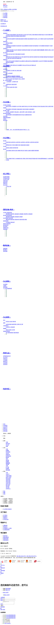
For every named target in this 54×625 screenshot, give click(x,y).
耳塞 (7, 54)
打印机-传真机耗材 (7, 212)
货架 (7, 329)
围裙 (49, 34)
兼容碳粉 (17, 214)
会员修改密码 (6, 529)
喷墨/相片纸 (8, 145)
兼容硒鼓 (8, 214)
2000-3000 (8, 481)
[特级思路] (6, 95)
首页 (4, 424)
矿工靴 (51, 50)
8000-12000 (8, 477)
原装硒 (20, 216)
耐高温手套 (46, 56)
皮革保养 (10, 73)
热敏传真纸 (23, 145)
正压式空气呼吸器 (43, 61)
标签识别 (5, 182)
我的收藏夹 (8, 588)
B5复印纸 (8, 142)
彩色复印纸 (15, 147)
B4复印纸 (36, 142)
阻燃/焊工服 (15, 34)
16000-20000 (8, 475)
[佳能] (6, 123)
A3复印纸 (27, 142)
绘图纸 (32, 150)
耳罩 (9, 54)
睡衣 (26, 219)
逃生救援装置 (30, 38)
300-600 (7, 486)
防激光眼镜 (8, 47)
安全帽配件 (19, 65)
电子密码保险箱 (9, 332)
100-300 (7, 487)
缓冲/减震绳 (12, 38)
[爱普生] (6, 124)
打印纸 (4, 143)
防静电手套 (36, 56)
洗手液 (7, 87)
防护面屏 (30, 45)
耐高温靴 (11, 51)
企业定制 (5, 362)
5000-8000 (8, 479)
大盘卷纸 (8, 70)
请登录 (4, 4)
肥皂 (16, 87)
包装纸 (25, 150)
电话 (2, 600)
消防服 (39, 34)
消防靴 (46, 50)
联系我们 (5, 516)
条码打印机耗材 (7, 223)
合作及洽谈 (5, 519)
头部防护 (5, 63)
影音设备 (5, 251)
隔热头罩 (34, 65)
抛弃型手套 (26, 56)
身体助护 (5, 33)
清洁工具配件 (21, 78)
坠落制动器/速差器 (19, 38)
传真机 (4, 107)
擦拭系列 (5, 74)
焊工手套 (21, 56)
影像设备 (5, 248)
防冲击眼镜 (13, 45)
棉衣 (52, 34)
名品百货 (5, 364)
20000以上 (8, 488)
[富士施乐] (6, 127)
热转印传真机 (25, 109)
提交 (2, 605)
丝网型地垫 (8, 84)
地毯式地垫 (14, 84)
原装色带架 (21, 219)
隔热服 (36, 34)
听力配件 (23, 54)
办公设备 (5, 14)
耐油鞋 (29, 50)
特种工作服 (31, 34)
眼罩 (20, 45)
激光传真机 (8, 109)
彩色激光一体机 (31, 112)
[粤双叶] (6, 91)
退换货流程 (5, 538)
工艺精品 (5, 360)
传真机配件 (31, 109)
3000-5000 (8, 480)
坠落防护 (5, 37)
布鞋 (32, 50)
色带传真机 (14, 109)
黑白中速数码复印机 (27, 114)
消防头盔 (15, 65)
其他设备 (5, 120)
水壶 (17, 81)
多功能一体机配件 (10, 112)
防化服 (10, 34)
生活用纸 (5, 69)
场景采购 (5, 431)
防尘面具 (12, 61)
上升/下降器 (40, 38)
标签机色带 (5, 220)
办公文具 (5, 185)
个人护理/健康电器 (7, 288)
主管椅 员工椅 (19, 324)
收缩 (4, 609)
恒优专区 (5, 429)
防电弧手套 (18, 58)
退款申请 (5, 535)
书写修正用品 (6, 178)
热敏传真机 (19, 109)
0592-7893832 (7, 623)
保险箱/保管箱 (6, 331)
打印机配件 (14, 106)
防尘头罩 (25, 65)
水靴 (49, 50)
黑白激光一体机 (18, 112)
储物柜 (4, 328)
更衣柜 (9, 329)
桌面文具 (5, 183)
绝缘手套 (17, 56)
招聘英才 (5, 518)
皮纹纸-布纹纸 (9, 147)
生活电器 (5, 284)
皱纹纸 (9, 150)
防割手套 (31, 56)
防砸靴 (7, 50)
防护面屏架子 (36, 45)
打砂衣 (46, 34)
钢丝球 (16, 78)
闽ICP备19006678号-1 (21, 556)
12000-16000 (8, 476)
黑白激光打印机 (44, 106)
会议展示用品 (6, 176)
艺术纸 (4, 146)
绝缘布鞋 (19, 50)
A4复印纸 (22, 142)
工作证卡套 (8, 186)
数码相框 (37, 150)
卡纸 (7, 150)
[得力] (6, 94)
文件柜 (13, 329)
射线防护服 (13, 36)
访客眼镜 (8, 45)
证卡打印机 (29, 106)
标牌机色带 (5, 227)
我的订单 (8, 590)
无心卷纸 (12, 70)
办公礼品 (5, 357)
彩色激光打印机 (36, 106)
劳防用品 (5, 17)
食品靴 (34, 50)
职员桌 (7, 321)
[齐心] (6, 92)
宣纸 (16, 150)
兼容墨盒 (12, 214)
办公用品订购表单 (7, 509)
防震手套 (14, 58)
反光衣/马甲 (26, 34)
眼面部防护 (5, 44)
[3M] (6, 68)
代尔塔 (7, 445)
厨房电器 (5, 287)
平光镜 (50, 45)
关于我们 (5, 515)
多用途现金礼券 (7, 356)
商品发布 (5, 526)
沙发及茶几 (5, 325)
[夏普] (6, 128)
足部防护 (5, 48)
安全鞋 (15, 50)
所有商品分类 (4, 26)
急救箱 (10, 43)
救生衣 (43, 34)
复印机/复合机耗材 (7, 215)
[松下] (6, 236)
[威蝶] (6, 96)
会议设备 (5, 116)
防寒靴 (7, 51)
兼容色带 (8, 219)
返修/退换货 (6, 537)
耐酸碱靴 (42, 50)
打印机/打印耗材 (7, 105)
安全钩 (35, 38)
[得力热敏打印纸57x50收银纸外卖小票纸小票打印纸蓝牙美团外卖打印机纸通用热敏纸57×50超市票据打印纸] (29, 160)
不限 (7, 442)
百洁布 (7, 78)
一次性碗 (13, 81)
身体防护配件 (22, 36)
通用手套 (8, 56)
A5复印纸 (32, 142)
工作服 (7, 34)
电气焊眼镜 (42, 45)
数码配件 (5, 249)
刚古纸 (22, 150)
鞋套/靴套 (11, 50)
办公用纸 (5, 13)
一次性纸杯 (8, 81)
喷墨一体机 (24, 112)
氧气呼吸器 (10, 62)
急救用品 (5, 41)
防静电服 (8, 36)
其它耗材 (5, 226)
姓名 (2, 598)
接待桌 (14, 321)
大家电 (4, 285)
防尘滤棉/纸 (22, 61)
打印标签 (8, 222)
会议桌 (10, 321)
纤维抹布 (18, 76)
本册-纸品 (5, 180)
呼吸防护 (5, 59)
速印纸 (13, 150)
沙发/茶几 (8, 327)
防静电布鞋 (24, 50)
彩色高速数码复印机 (17, 114)
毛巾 (7, 73)
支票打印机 (50, 106)
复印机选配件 (9, 114)
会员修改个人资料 (7, 528)
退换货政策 (5, 540)
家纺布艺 (5, 71)
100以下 (7, 474)
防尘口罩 (8, 61)
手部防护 (5, 55)
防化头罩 (29, 65)
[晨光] (6, 191)
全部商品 (5, 425)
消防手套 (9, 58)
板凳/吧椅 (14, 324)
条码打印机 (24, 106)
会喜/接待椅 (8, 324)
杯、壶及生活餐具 (7, 80)
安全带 (7, 38)
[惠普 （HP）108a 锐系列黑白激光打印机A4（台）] (18, 129)
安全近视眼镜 (25, 45)
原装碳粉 (30, 214)
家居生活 (5, 361)
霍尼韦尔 (8, 443)
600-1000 (8, 485)
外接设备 (5, 229)
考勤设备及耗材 (7, 117)
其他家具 (13, 327)
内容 (2, 603)
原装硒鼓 (21, 214)
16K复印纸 (17, 142)
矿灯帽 (10, 65)
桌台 (4, 320)
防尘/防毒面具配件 (34, 61)
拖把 (14, 78)
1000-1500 (8, 483)
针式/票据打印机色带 (8, 218)
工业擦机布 (8, 76)
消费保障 (5, 525)
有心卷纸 (17, 70)
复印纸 (4, 140)
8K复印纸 (12, 142)
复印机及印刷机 (7, 113)
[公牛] (6, 296)
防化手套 (12, 56)
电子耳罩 (13, 54)
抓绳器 (25, 38)
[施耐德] (6, 194)
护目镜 (17, 45)
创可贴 (7, 43)
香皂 (14, 87)
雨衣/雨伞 (20, 34)
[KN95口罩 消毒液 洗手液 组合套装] (14, 77)
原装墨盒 (26, 214)
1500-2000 (8, 482)
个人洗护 (5, 85)
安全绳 (44, 38)
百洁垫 (10, 78)
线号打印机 (8, 106)
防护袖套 (41, 56)
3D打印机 (19, 106)
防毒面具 (17, 61)
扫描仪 (4, 118)
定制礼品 (5, 358)
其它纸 (4, 149)
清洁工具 (5, 77)
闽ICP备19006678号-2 (32, 556)
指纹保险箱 (16, 332)
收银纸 (27, 145)
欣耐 (7, 446)
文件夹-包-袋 (6, 179)
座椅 (4, 322)
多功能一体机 (6, 110)
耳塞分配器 (17, 54)
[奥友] (6, 157)
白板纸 (29, 150)
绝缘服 (17, 36)
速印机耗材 (5, 225)
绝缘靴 (38, 50)
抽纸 (20, 70)
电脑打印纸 (17, 145)
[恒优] (6, 90)
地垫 (4, 83)
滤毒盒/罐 (27, 61)
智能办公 (5, 428)
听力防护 (5, 52)
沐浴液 (10, 87)
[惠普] (6, 125)
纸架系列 (13, 76)
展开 (2, 609)
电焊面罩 (47, 45)
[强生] (6, 88)
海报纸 (19, 150)
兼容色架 (12, 219)
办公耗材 (5, 16)
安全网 (48, 38)
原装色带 (17, 219)
